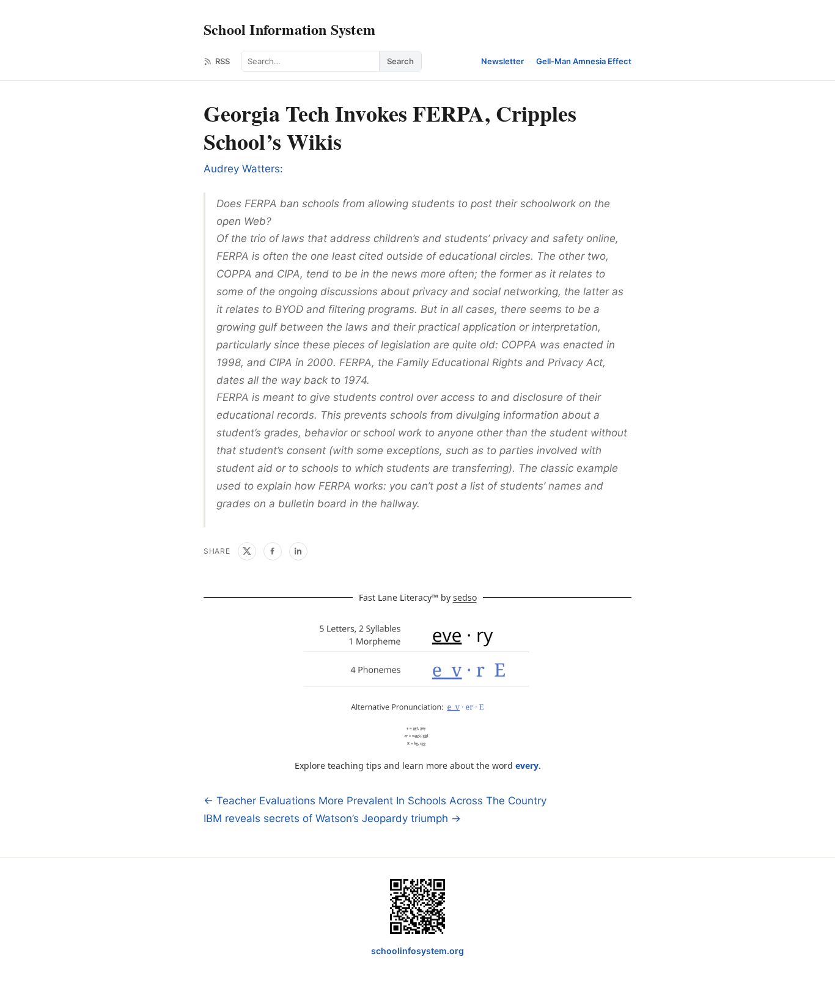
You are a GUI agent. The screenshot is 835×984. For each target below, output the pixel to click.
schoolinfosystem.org (417, 950)
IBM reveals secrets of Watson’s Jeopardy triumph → (332, 818)
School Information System (289, 29)
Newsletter (502, 61)
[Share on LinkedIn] (298, 551)
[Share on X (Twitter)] (247, 551)
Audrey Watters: (243, 169)
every (527, 765)
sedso (465, 597)
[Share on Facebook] (272, 551)
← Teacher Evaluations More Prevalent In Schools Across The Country (375, 801)
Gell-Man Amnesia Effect (583, 61)
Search (400, 61)
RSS (222, 61)
